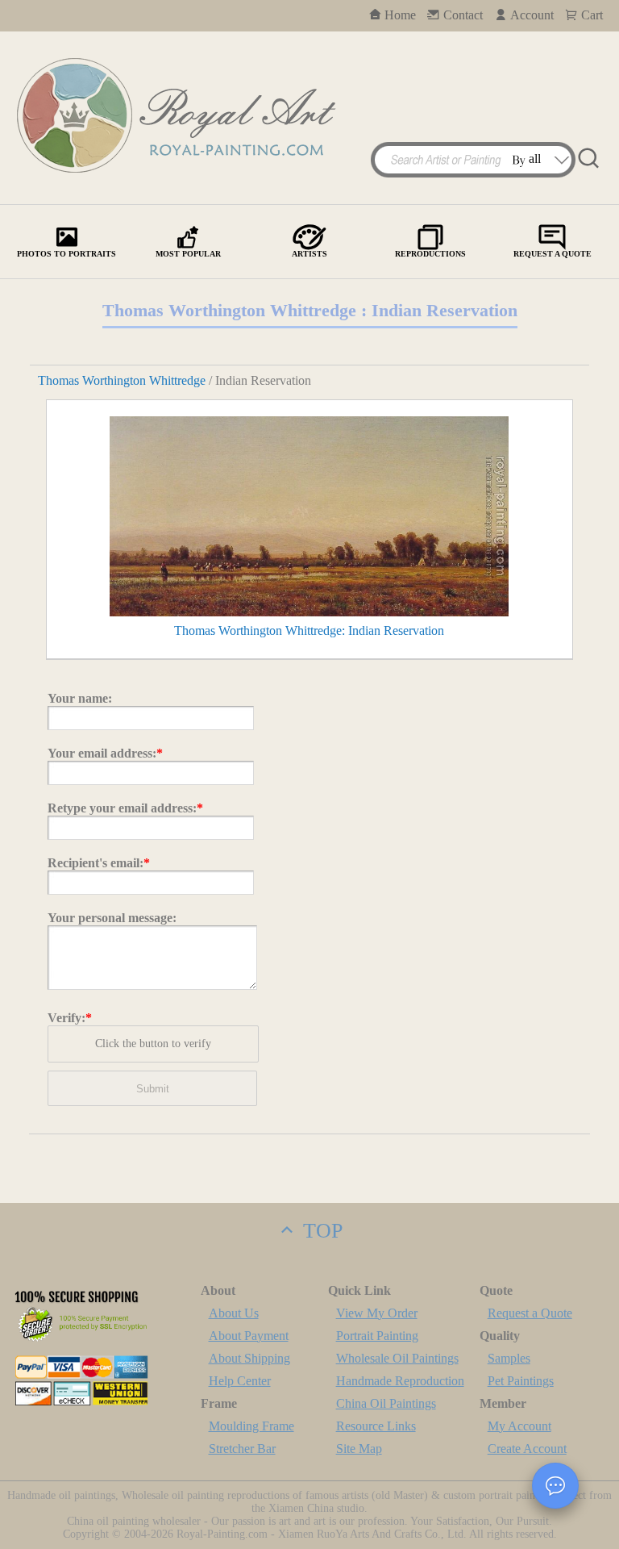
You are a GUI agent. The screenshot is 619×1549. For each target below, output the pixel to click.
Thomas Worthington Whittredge (122, 380)
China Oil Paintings (386, 1403)
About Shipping (249, 1358)
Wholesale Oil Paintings (397, 1358)
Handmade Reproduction (400, 1381)
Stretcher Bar (242, 1448)
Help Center (240, 1381)
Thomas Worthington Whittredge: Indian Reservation (309, 630)
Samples (509, 1358)
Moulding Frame (251, 1426)
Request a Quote (530, 1313)
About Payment (249, 1335)
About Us (234, 1313)
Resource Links (376, 1426)
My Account (519, 1426)
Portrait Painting (377, 1335)
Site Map (359, 1448)
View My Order (377, 1313)
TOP (320, 1230)
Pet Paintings (521, 1381)
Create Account (527, 1448)
